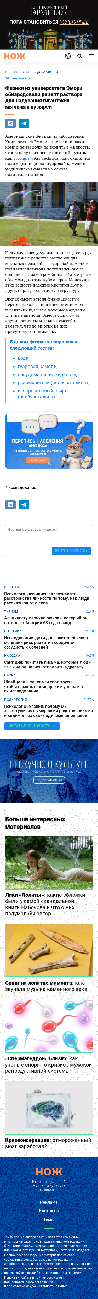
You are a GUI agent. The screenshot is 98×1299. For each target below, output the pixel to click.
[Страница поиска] (79, 56)
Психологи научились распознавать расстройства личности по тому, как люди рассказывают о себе (46, 598)
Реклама (49, 1202)
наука (10, 675)
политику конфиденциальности (31, 1286)
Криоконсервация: (48, 1143)
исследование (18, 72)
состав (45, 348)
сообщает (23, 158)
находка (12, 655)
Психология (15, 700)
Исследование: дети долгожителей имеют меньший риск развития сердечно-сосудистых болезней (47, 642)
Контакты (49, 1210)
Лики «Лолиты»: (45, 904)
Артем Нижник (46, 72)
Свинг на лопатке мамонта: (46, 986)
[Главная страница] (14, 56)
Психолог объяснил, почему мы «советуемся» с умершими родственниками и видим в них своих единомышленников (48, 711)
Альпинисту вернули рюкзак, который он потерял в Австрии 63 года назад (45, 620)
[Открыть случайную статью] (68, 56)
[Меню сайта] (91, 56)
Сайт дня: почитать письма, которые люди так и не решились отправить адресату (47, 664)
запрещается (14, 1264)
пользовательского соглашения (28, 1282)
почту (76, 1273)
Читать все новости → (32, 726)
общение (12, 587)
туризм (11, 612)
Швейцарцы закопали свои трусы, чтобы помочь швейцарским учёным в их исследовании (43, 687)
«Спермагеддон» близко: (48, 1064)
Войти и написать (71, 550)
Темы (49, 1219)
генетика (12, 631)
